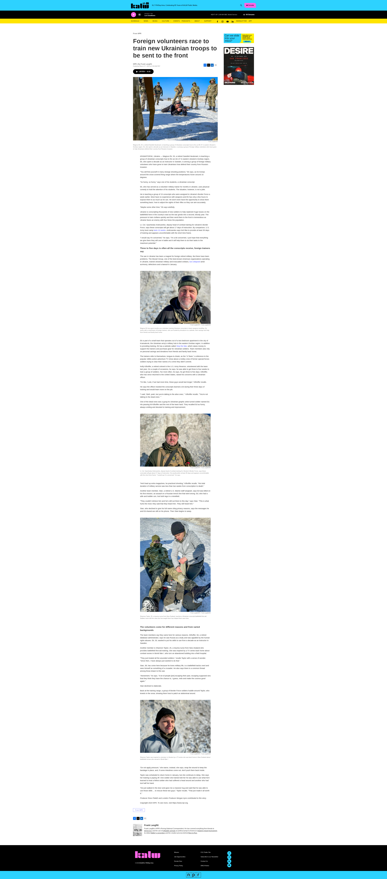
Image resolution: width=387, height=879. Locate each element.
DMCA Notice (205, 865)
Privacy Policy (178, 865)
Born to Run (192, 833)
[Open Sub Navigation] (141, 21)
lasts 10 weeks (160, 230)
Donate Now (178, 861)
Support (208, 21)
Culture (165, 21)
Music (155, 21)
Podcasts (186, 21)
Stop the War (181, 346)
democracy (148, 831)
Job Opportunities (179, 857)
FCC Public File (206, 852)
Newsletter (241, 21)
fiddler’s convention (158, 833)
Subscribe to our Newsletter (209, 857)
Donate (251, 5)
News (146, 21)
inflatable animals (169, 831)
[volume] (139, 14)
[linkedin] (232, 21)
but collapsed (194, 262)
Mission (176, 852)
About (197, 21)
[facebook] (217, 21)
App (250, 21)
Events (177, 21)
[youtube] (227, 21)
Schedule (135, 21)
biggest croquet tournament (207, 831)
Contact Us (204, 861)
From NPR (137, 33)
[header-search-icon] (241, 5)
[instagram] (222, 21)
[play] (133, 15)
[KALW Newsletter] (239, 38)
